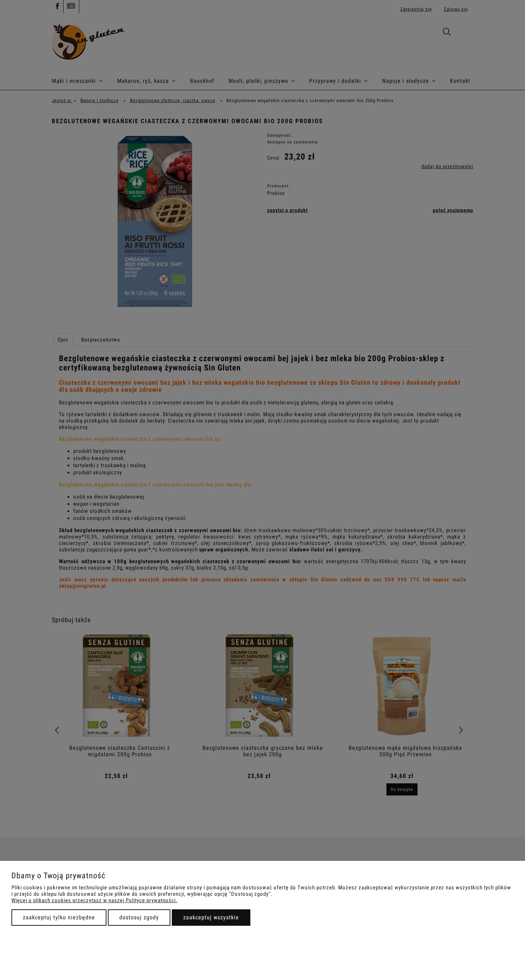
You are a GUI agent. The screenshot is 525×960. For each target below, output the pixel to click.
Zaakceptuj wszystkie (211, 917)
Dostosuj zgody (139, 917)
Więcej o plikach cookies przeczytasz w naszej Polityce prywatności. (94, 900)
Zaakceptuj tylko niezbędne (59, 917)
